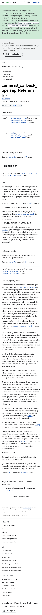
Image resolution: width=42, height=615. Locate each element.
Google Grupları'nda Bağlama (11, 570)
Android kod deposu (8, 525)
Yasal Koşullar (27, 603)
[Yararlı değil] (22, 66)
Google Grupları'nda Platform (11, 564)
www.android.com (8, 586)
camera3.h (16, 105)
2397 (26, 157)
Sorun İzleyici (6, 595)
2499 (27, 262)
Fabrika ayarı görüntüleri (9, 539)
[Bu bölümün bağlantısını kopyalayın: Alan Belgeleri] (20, 166)
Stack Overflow (7, 592)
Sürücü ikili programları (9, 542)
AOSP (3, 62)
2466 (11, 473)
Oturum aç (36, 2)
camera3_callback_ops (19, 120)
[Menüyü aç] (3, 2)
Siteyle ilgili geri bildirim (16, 606)
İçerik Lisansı (27, 508)
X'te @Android (6, 551)
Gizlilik (5, 606)
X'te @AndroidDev (8, 554)
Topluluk (18, 603)
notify (13, 133)
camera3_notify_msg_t (18, 137)
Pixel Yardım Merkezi (8, 582)
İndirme (4, 532)
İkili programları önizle (9, 535)
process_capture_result (19, 118)
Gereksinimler (6, 529)
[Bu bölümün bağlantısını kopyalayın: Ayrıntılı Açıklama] (25, 153)
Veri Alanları (6, 99)
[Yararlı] (19, 66)
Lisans (36, 603)
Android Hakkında (7, 603)
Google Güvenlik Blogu (9, 560)
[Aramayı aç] (25, 2)
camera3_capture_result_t (20, 122)
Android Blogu (6, 557)
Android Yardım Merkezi (9, 579)
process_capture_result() (25, 214)
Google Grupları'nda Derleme (11, 567)
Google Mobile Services (9, 589)
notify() (30, 203)
